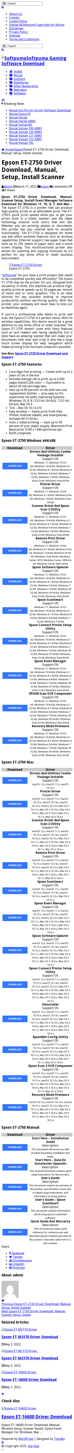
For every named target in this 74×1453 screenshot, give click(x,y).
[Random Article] (3, 100)
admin (8, 186)
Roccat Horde (18, 117)
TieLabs (59, 1439)
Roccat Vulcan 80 (20, 125)
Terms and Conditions (24, 39)
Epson (18, 149)
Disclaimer (16, 28)
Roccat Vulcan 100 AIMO (25, 128)
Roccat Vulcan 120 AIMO (25, 132)
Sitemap (14, 35)
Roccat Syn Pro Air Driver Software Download (40, 110)
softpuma (9, 275)
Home (8, 149)
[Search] (4, 4)
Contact (14, 17)
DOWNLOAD (15, 466)
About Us (15, 14)
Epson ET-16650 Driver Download (29, 1380)
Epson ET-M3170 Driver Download (30, 1337)
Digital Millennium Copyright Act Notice (37, 25)
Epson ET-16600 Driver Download (37, 1416)
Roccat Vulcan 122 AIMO (25, 139)
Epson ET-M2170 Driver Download (30, 1358)
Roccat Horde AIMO (22, 121)
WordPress (25, 1439)
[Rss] (3, 7)
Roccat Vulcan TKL (21, 143)
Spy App (33, 1446)
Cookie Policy (18, 21)
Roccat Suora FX (20, 114)
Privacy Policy (18, 32)
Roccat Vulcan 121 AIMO (25, 135)
